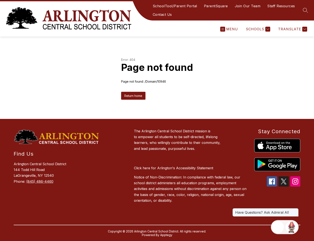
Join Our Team (248, 6)
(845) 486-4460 (39, 181)
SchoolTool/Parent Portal (175, 6)
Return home (133, 96)
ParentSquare (216, 6)
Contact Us (162, 14)
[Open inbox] (278, 227)
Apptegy (166, 235)
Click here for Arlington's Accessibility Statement (173, 168)
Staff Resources (281, 6)
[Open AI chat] (292, 227)
